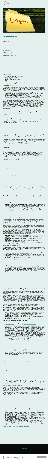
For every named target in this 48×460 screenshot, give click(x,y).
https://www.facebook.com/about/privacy (11, 346)
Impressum (14, 458)
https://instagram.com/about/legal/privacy (29, 324)
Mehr (18, 458)
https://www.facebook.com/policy (33, 329)
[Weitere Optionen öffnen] (44, 3)
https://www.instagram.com (9, 324)
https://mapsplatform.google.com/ (17, 383)
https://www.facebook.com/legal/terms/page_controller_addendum (28, 336)
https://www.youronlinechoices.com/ (20, 200)
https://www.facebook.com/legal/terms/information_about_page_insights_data (18, 342)
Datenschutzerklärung (7, 458)
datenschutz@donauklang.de (7, 50)
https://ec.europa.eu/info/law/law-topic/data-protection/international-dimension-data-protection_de (19, 143)
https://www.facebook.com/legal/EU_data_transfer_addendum (25, 347)
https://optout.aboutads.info (7, 200)
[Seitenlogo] (6, 3)
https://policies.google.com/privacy (37, 383)
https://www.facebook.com (21, 344)
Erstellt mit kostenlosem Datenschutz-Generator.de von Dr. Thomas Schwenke (16, 426)
